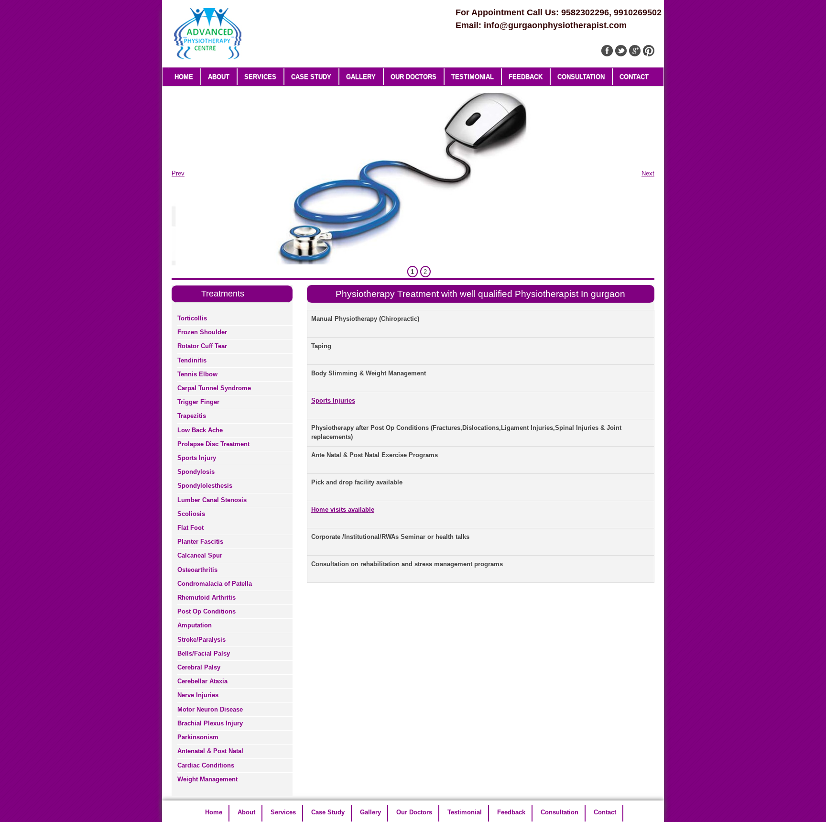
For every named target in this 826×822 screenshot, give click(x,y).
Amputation (194, 625)
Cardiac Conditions (205, 765)
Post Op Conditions (206, 611)
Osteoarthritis (197, 569)
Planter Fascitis (200, 541)
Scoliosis (191, 513)
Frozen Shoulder (202, 332)
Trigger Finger (198, 402)
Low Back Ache (200, 430)
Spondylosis (196, 471)
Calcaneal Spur (199, 555)
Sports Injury (196, 457)
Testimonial (472, 76)
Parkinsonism (197, 737)
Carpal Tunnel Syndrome (214, 388)
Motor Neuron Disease (210, 709)
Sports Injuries (333, 400)
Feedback (526, 76)
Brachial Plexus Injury (210, 723)
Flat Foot (190, 527)
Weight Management (207, 779)
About (218, 76)
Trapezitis (191, 415)
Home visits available (342, 509)
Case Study (311, 76)
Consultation (581, 76)
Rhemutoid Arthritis (206, 597)
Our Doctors (413, 76)
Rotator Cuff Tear (202, 346)
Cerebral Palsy (198, 667)
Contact (634, 76)
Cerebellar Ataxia (202, 681)
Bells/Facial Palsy (203, 653)
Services (260, 76)
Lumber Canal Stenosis (212, 500)
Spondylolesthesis (204, 485)
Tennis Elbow (197, 374)
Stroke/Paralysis (201, 639)
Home (183, 76)
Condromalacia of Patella (214, 583)
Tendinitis (191, 360)
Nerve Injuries (197, 695)
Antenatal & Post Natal (210, 751)
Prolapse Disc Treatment (213, 444)
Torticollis (192, 318)
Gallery (361, 76)
